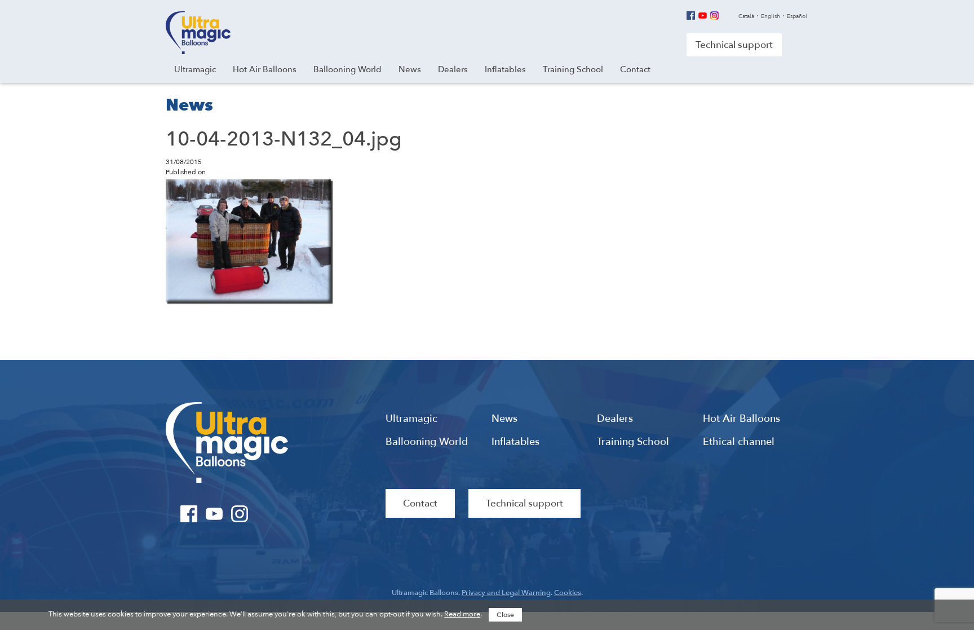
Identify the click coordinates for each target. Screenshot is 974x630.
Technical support (734, 44)
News (504, 419)
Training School (633, 442)
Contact (420, 503)
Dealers (615, 419)
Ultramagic (198, 32)
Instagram (714, 15)
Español (797, 16)
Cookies (567, 593)
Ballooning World (427, 442)
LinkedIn (265, 513)
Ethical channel (738, 442)
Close (505, 614)
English (770, 16)
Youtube (702, 15)
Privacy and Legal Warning (506, 593)
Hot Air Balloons (741, 419)
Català (746, 16)
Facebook (691, 15)
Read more (462, 614)
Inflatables (515, 442)
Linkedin (726, 15)
